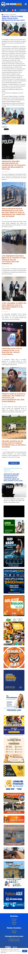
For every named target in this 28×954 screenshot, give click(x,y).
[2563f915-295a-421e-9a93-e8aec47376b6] (14, 725)
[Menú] (26, 4)
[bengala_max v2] (14, 657)
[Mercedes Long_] (14, 703)
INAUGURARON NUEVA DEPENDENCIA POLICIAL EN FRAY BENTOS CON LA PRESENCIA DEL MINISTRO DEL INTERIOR (13, 212)
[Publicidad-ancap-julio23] (14, 803)
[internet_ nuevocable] (14, 581)
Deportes (14, 922)
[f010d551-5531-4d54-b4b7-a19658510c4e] (14, 750)
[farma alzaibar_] (14, 874)
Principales (7, 470)
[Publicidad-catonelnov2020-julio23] (14, 853)
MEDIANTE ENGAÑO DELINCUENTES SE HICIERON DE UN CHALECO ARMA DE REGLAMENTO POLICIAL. (14, 165)
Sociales (14, 921)
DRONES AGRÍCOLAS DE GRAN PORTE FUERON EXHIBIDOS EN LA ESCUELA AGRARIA (14, 444)
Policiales (19, 468)
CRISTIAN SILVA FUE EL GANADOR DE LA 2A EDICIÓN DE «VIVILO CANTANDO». (12, 351)
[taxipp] (14, 770)
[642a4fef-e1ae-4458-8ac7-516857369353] (14, 605)
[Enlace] (11, 4)
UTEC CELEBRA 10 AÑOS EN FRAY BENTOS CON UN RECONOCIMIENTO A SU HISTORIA (14, 306)
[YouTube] (13, 10)
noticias (13, 468)
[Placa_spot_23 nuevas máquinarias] (14, 680)
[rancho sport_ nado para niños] (14, 551)
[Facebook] (15, 10)
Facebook (14, 931)
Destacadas (7, 468)
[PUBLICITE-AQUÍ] (14, 898)
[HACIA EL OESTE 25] (14, 819)
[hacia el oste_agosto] (14, 835)
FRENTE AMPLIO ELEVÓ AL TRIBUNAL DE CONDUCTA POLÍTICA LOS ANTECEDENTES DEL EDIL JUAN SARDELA (14, 398)
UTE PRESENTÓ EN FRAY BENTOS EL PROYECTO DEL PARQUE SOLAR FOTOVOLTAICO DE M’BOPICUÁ (14, 260)
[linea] (14, 784)
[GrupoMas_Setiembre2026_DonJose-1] (14, 631)
